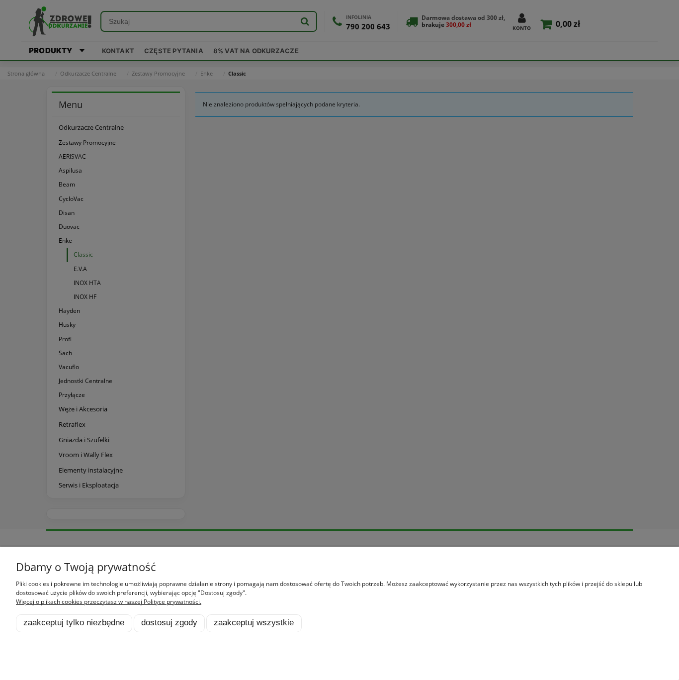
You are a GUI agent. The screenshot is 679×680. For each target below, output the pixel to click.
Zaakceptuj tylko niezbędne (73, 622)
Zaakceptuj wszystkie (254, 622)
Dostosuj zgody (169, 622)
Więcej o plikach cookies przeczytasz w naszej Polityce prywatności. (108, 601)
